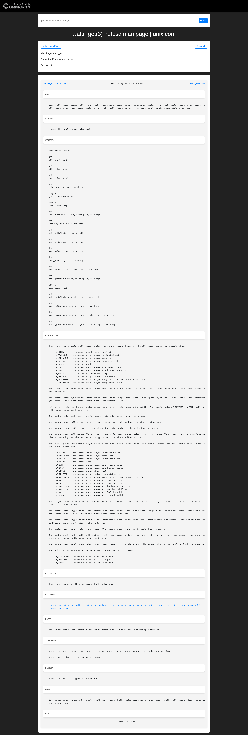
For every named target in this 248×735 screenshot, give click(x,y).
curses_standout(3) (190, 605)
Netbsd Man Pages (51, 46)
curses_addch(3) (57, 605)
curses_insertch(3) (167, 605)
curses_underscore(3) (60, 608)
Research (201, 46)
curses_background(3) (123, 605)
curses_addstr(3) (100, 605)
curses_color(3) (145, 605)
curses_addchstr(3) (78, 605)
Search (203, 20)
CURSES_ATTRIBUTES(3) (54, 83)
